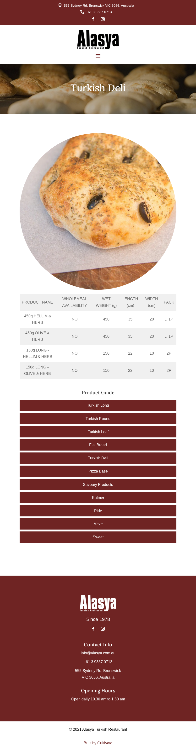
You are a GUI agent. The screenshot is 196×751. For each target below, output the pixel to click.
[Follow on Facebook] (93, 19)
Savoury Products (98, 485)
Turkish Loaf (98, 432)
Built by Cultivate (98, 743)
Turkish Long (98, 405)
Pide (98, 511)
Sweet (98, 537)
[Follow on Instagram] (103, 19)
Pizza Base (98, 471)
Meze (98, 524)
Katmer (98, 498)
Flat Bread (98, 445)
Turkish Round (98, 419)
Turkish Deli (98, 458)
